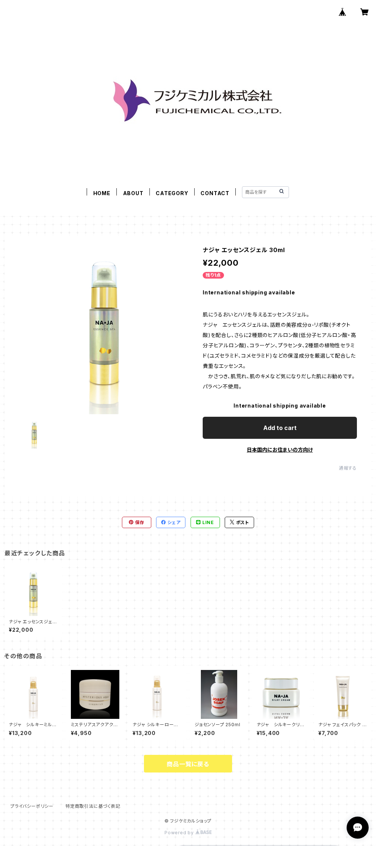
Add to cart (280, 427)
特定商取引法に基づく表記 (92, 806)
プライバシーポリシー (32, 806)
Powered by (179, 832)
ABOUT (133, 193)
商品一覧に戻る (188, 764)
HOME (102, 193)
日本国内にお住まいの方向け (280, 450)
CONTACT (214, 193)
